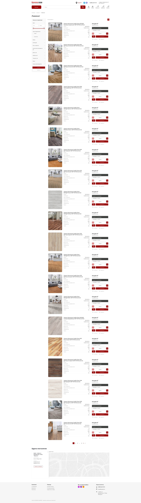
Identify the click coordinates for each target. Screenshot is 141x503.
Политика (34, 489)
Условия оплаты (50, 486)
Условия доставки (50, 488)
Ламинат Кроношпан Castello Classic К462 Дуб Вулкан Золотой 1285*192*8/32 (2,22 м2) (73, 66)
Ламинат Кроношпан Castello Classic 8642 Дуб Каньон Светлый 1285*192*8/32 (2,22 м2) (73, 45)
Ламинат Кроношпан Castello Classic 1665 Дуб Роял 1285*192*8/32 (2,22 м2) (72, 255)
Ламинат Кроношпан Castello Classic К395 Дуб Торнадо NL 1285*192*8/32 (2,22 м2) (73, 402)
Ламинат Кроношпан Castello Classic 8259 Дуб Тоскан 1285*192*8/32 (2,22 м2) (72, 192)
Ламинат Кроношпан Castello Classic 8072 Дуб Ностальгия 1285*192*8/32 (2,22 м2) (73, 423)
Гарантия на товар (51, 489)
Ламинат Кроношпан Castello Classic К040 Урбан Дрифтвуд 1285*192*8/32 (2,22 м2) (73, 87)
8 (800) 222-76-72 (93, 2)
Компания (34, 484)
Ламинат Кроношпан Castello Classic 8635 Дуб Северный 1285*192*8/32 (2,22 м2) (73, 150)
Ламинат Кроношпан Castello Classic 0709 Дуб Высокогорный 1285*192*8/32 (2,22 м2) (73, 276)
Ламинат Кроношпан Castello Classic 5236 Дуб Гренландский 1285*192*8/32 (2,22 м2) (73, 234)
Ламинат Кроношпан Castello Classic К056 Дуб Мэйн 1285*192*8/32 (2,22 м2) (72, 297)
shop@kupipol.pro (101, 489)
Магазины (34, 488)
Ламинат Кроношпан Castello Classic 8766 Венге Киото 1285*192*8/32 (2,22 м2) (73, 129)
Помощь (49, 484)
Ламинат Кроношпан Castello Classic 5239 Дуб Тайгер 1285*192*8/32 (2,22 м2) (72, 213)
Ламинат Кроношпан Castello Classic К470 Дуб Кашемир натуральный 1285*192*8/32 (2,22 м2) (74, 24)
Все (83, 443)
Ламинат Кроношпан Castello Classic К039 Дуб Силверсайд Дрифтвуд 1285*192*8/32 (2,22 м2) (74, 318)
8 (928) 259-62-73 (37, 461)
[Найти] (82, 7)
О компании (34, 486)
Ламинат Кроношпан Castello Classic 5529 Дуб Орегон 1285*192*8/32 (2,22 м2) (72, 108)
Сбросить (38, 69)
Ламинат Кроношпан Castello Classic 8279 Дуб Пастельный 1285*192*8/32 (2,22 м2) (73, 171)
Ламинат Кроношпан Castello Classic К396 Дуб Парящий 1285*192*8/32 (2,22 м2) (73, 381)
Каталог (36, 7)
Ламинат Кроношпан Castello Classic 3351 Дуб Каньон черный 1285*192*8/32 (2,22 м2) (73, 360)
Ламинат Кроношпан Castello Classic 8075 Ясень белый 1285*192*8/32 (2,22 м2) (73, 339)
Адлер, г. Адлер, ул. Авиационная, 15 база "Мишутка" (38, 454)
